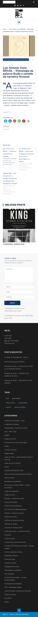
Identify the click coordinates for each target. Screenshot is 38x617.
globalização (16, 398)
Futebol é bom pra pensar (13, 506)
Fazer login (8, 336)
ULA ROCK (8, 598)
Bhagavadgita (9, 453)
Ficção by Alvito (9, 495)
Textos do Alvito (10, 595)
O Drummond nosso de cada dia (15, 542)
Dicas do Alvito (9, 478)
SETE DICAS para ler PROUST (14, 362)
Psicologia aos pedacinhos (13, 570)
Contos (6, 467)
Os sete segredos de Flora (13, 552)
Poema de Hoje (9, 559)
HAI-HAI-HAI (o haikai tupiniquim (15, 509)
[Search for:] (9, 2)
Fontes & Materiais (10, 502)
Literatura (7, 535)
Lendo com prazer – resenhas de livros (17, 531)
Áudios (6, 446)
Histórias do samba (10, 524)
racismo (8, 407)
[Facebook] (23, 6)
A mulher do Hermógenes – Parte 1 (16, 357)
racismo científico (20, 407)
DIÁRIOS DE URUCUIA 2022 (13, 471)
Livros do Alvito (9, 539)
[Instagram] (15, 6)
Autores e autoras (10, 450)
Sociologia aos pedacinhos (13, 584)
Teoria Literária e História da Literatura (17, 591)
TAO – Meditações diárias (13, 587)
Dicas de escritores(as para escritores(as (17, 474)
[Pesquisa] (34, 2)
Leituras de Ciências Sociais (13, 528)
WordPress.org (9, 343)
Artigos (6, 435)
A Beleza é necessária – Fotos (14, 421)
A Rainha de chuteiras (11, 424)
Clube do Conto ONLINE (12, 463)
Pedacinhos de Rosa (11, 556)
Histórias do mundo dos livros (14, 520)
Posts (7, 338)
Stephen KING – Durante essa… (14, 244)
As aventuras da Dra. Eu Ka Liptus (15, 443)
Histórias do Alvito (10, 517)
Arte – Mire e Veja (10, 432)
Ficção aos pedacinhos (11, 491)
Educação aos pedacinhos (12, 481)
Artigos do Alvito (10, 439)
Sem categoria (9, 574)
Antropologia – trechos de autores (16, 428)
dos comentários (11, 341)
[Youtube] (18, 6)
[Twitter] (20, 6)
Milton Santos (10, 403)
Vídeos (6, 602)
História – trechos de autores (14, 513)
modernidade (23, 403)
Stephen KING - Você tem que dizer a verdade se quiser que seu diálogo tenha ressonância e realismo (10, 178)
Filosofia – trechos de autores (14, 499)
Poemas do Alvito (10, 563)
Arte (7, 398)
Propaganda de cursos (11, 567)
